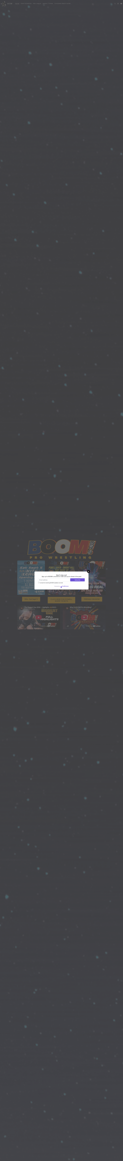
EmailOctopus (65, 586)
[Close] (88, 571)
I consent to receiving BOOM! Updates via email (51, 582)
